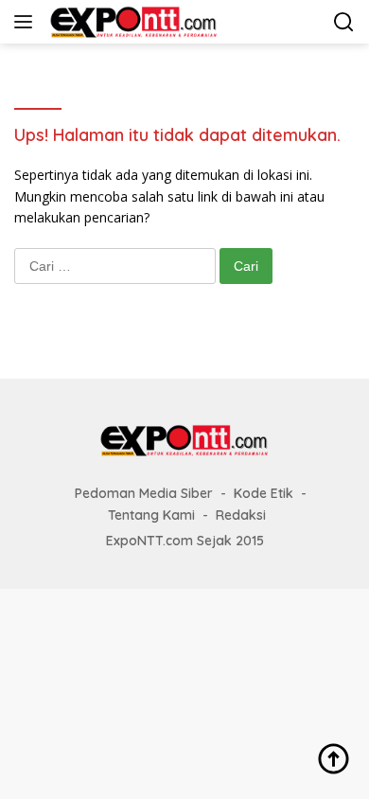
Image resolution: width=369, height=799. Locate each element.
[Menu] (27, 22)
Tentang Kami (151, 515)
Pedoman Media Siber (144, 493)
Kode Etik (263, 493)
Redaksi (241, 515)
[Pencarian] (344, 22)
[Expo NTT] (131, 22)
